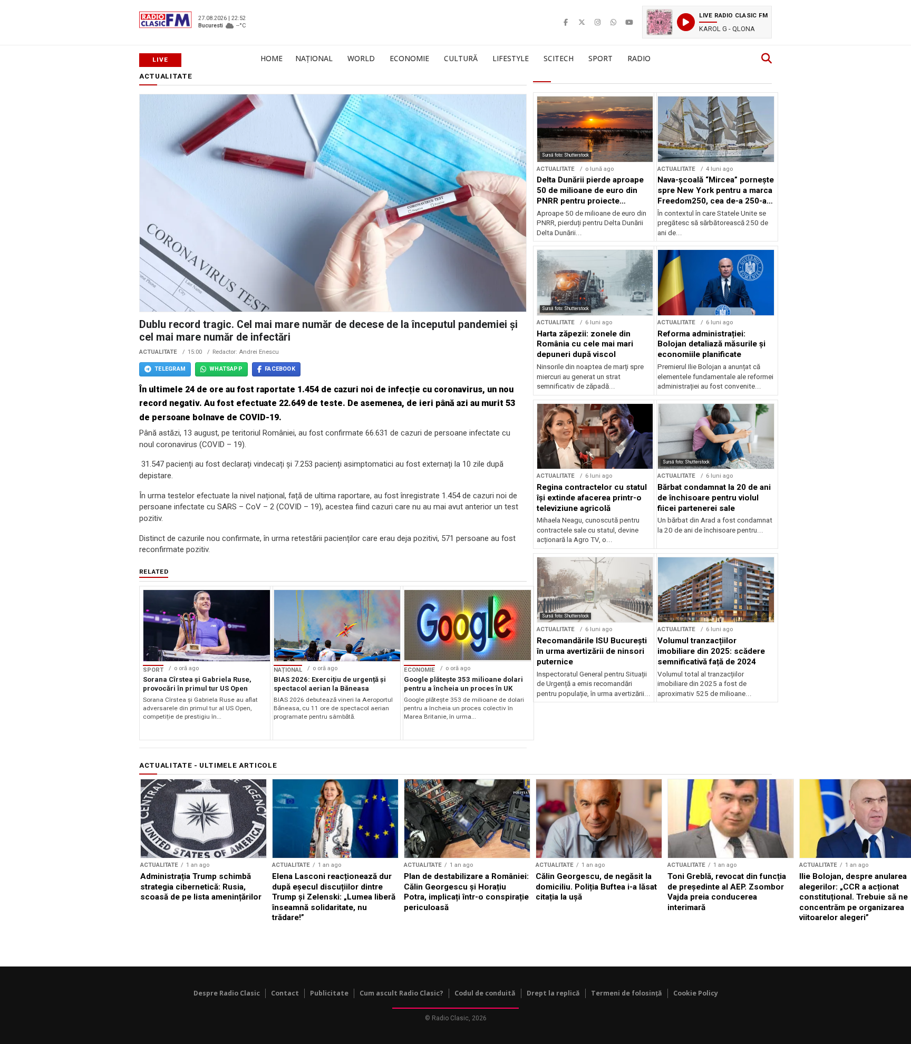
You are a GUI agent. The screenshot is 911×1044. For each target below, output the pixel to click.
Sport (600, 58)
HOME (271, 58)
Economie (409, 58)
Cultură (461, 58)
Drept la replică (553, 993)
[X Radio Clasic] (581, 22)
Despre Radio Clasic (226, 993)
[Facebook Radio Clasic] (565, 22)
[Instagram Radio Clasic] (597, 22)
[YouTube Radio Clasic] (629, 22)
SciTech (559, 58)
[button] (707, 22)
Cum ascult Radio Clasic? (401, 993)
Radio (639, 58)
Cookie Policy (695, 993)
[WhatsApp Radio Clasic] (613, 22)
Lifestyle (510, 58)
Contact (285, 993)
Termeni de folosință (626, 993)
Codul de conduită (485, 993)
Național (314, 58)
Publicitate (329, 993)
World (361, 58)
